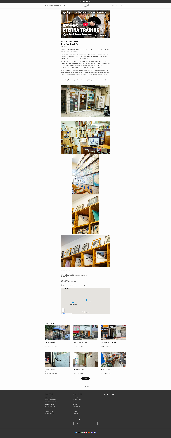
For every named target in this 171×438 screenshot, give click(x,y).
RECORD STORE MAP (50, 404)
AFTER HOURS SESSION (50, 399)
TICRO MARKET (50, 369)
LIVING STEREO (105, 369)
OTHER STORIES (49, 411)
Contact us (75, 413)
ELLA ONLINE (87, 434)
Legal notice (75, 408)
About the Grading (77, 399)
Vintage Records (50, 342)
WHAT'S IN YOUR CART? (50, 401)
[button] (49, 5)
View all (85, 378)
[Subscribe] (96, 423)
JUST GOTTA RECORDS (80, 342)
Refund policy (76, 404)
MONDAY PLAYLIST (49, 413)
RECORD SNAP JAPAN (50, 406)
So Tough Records (78, 369)
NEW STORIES (48, 397)
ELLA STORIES (86, 386)
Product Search (76, 397)
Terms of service (76, 406)
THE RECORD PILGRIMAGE (51, 408)
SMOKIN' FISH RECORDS (108, 342)
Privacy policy (76, 411)
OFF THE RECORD (49, 416)
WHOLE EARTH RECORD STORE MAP (69, 41)
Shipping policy (76, 401)
